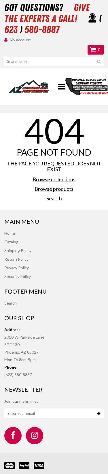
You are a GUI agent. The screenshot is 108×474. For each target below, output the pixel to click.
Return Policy (16, 259)
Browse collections (54, 179)
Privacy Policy (16, 267)
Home (9, 233)
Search (54, 198)
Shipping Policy (17, 250)
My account (20, 39)
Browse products (54, 189)
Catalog (11, 241)
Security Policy (17, 276)
